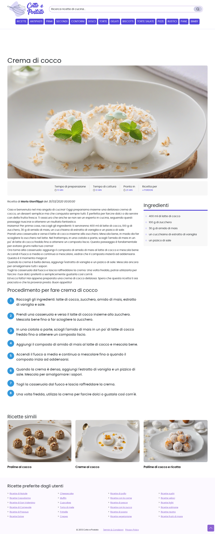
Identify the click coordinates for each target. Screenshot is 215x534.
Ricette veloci (168, 498)
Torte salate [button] (145, 21)
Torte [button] (103, 21)
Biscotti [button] (128, 21)
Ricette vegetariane (121, 516)
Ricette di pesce (119, 503)
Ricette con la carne (121, 498)
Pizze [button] (161, 21)
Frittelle (64, 512)
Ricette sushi (167, 494)
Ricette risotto (168, 512)
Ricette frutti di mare (172, 516)
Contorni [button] (77, 21)
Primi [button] (49, 21)
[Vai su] (210, 528)
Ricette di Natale (18, 494)
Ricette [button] (21, 21)
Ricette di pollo (118, 494)
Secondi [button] (62, 21)
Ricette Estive (17, 516)
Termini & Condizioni (113, 530)
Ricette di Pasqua (19, 512)
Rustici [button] (172, 21)
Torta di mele (67, 507)
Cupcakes (65, 503)
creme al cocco (87, 467)
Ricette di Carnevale (20, 507)
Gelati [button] (115, 21)
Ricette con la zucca (121, 507)
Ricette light (167, 503)
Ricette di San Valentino (22, 503)
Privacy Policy (132, 530)
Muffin (63, 498)
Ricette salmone (169, 507)
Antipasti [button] (36, 21)
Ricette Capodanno (20, 498)
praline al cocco (19, 467)
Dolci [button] (92, 21)
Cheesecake (67, 494)
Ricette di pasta (118, 512)
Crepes (64, 516)
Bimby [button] (194, 21)
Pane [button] (184, 21)
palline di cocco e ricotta (162, 467)
